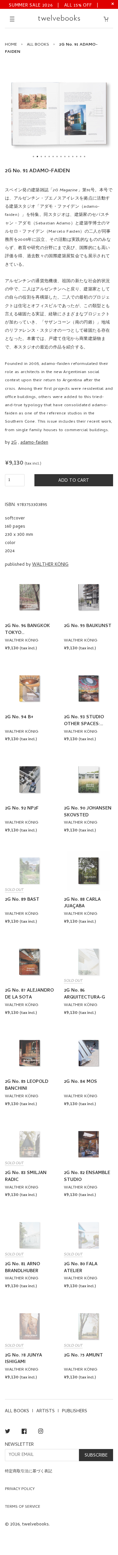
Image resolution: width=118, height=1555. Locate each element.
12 (76, 156)
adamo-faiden (34, 443)
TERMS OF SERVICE (22, 1507)
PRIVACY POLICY (20, 1489)
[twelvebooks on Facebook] (24, 1432)
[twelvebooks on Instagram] (40, 1432)
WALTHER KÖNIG (50, 565)
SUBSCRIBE (96, 1456)
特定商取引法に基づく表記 (28, 1471)
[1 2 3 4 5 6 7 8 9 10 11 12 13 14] (59, 113)
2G (14, 443)
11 (72, 156)
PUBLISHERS (74, 1411)
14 (84, 156)
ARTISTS (45, 1411)
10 (68, 156)
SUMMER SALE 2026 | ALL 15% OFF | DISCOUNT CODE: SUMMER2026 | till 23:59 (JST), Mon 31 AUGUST (54, 5)
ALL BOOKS (38, 44)
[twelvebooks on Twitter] (7, 1432)
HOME (11, 44)
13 (80, 156)
